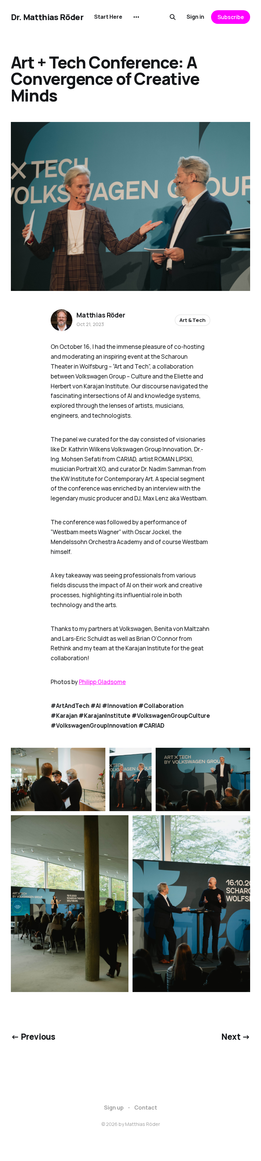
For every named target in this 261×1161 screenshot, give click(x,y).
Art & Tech (192, 320)
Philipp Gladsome (102, 682)
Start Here (108, 16)
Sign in (195, 16)
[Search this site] (173, 17)
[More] (136, 17)
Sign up (114, 1107)
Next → (235, 1036)
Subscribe (231, 17)
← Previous (33, 1036)
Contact (145, 1107)
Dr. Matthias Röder (47, 17)
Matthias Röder (100, 315)
